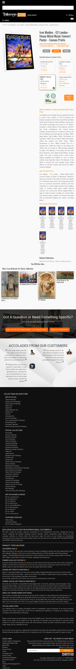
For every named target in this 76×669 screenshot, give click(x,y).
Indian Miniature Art (11, 410)
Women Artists (10, 464)
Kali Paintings (9, 488)
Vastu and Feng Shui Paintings (15, 491)
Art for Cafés (9, 511)
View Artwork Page (63, 46)
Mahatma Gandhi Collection (14, 449)
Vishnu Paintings (10, 441)
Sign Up (34, 15)
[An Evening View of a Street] (28, 277)
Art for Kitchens (10, 501)
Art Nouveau (42, 300)
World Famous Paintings (13, 462)
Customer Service (8, 660)
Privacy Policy (6, 655)
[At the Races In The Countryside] (65, 275)
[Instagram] (69, 655)
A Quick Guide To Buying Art (11, 641)
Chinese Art (9, 460)
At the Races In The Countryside (63, 281)
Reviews (5, 647)
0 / (69, 15)
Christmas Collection (12, 474)
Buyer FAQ (5, 645)
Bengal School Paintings (13, 455)
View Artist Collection (47, 46)
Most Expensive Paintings (13, 470)
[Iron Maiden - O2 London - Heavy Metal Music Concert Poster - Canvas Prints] (19, 51)
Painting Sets (9, 478)
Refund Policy (6, 649)
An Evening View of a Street (28, 284)
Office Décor (9, 520)
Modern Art (9, 412)
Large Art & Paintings (12, 480)
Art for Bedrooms (11, 499)
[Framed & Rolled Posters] (24, 560)
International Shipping (9, 657)
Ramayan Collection (11, 476)
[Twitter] (63, 655)
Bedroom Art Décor (46, 261)
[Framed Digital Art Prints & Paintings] (34, 581)
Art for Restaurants (11, 507)
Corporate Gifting (11, 522)
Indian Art (8, 408)
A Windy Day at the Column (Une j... (9, 299)
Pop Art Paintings (11, 418)
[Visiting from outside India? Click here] (51, 530)
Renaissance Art (10, 422)
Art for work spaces (11, 513)
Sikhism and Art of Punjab (13, 484)
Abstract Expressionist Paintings (15, 426)
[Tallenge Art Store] (14, 15)
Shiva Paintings (10, 439)
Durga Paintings (10, 486)
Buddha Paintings (11, 437)
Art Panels (8, 433)
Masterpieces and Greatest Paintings (17, 468)
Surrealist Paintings (11, 424)
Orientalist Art (9, 416)
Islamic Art (8, 406)
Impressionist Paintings (13, 404)
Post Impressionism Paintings (15, 420)
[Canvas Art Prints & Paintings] (28, 569)
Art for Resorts (10, 509)
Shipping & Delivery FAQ (10, 643)
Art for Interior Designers (13, 524)
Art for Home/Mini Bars (13, 505)
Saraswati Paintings (11, 447)
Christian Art (9, 457)
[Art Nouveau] (46, 284)
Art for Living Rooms (12, 497)
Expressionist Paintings (12, 402)
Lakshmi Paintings (11, 445)
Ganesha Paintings (11, 443)
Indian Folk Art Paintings (13, 472)
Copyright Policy (7, 653)
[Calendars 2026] (16, 548)
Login (29, 15)
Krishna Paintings (11, 435)
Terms (4, 651)
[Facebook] (66, 655)
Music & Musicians (63, 261)
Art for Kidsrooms (11, 503)
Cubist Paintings (10, 399)
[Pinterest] (72, 655)
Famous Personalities (12, 482)
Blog (3, 662)
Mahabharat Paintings (12, 466)
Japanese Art (9, 453)
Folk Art (7, 414)
